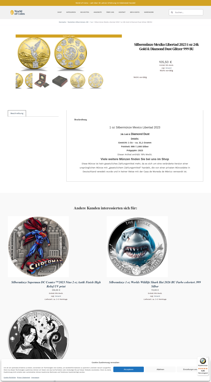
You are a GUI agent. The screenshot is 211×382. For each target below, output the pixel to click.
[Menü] (207, 358)
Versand (168, 68)
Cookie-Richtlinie (10, 377)
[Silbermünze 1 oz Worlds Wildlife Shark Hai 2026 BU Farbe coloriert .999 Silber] (137, 218)
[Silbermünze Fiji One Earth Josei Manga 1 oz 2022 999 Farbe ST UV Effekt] (38, 311)
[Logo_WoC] (17, 9)
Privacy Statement (23, 377)
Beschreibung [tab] (17, 113)
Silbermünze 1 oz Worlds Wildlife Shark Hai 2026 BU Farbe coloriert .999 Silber (155, 284)
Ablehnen (160, 369)
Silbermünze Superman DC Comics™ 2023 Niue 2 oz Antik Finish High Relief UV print (56, 284)
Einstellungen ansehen (192, 369)
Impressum (35, 377)
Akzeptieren (128, 369)
